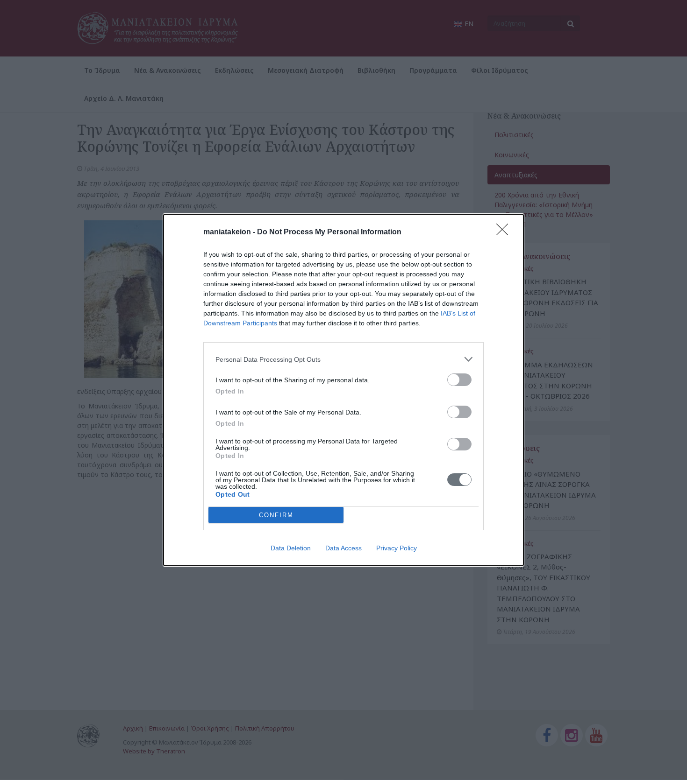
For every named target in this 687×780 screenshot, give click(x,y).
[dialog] (343, 390)
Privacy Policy (396, 548)
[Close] (505, 232)
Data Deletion (291, 548)
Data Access (343, 548)
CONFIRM (276, 515)
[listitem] (343, 359)
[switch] (459, 379)
